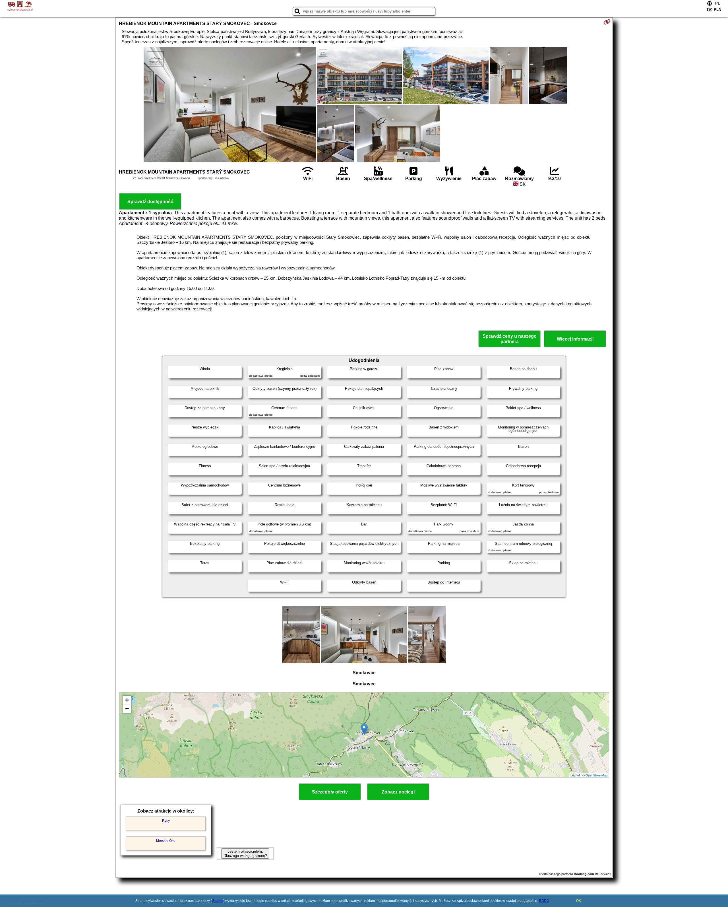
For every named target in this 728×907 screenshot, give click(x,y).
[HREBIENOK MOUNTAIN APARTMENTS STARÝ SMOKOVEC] (230, 105)
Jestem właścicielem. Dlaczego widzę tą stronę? (245, 853)
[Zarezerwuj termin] (607, 21)
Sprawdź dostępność (150, 201)
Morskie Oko (165, 841)
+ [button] (127, 700)
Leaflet (575, 775)
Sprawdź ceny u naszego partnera (510, 339)
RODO (544, 901)
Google (217, 901)
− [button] (127, 708)
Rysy (166, 821)
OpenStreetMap (596, 775)
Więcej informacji (575, 339)
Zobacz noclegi (398, 791)
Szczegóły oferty (330, 791)
